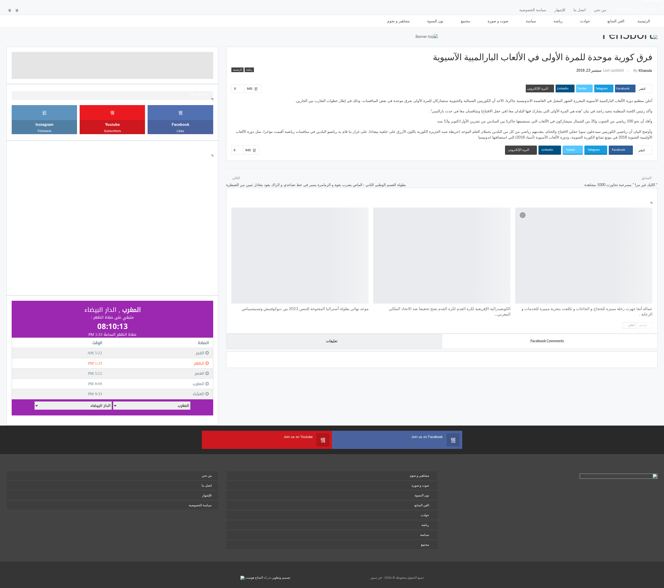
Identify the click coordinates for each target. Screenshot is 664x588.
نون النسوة (435, 21)
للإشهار (560, 10)
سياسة (531, 21)
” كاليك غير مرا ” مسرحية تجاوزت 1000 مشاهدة (621, 185)
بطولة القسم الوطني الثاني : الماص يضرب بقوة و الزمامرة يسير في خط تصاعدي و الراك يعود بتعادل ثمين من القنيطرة (316, 185)
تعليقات (331, 341)
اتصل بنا (579, 10)
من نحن (600, 10)
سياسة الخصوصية (532, 10)
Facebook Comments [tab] (547, 341)
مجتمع (465, 21)
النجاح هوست (254, 577)
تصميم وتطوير (281, 577)
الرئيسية (644, 21)
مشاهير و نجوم (398, 21)
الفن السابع (615, 21)
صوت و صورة (498, 21)
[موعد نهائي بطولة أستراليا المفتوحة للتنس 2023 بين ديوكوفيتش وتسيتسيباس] (300, 256)
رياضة (558, 21)
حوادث (585, 21)
